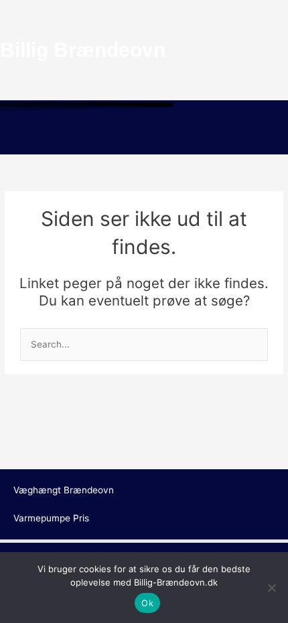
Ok (147, 603)
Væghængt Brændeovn (63, 490)
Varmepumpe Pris (51, 518)
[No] (271, 587)
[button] (144, 135)
